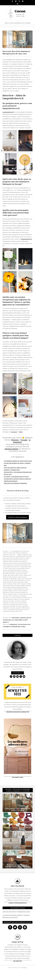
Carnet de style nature (9, 911)
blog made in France (9, 558)
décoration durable (14, 553)
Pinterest (15, 440)
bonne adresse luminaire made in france (15, 562)
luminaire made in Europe (15, 594)
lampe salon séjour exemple (11, 585)
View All (30, 870)
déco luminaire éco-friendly (11, 565)
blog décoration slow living (23, 556)
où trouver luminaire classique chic (20, 597)
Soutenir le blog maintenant (17, 517)
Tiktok (21, 432)
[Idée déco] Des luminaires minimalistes (15, 483)
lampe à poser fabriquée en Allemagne (15, 577)
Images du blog (17, 942)
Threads (23, 440)
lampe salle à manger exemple (22, 584)
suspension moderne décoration (12, 611)
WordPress (24, 967)
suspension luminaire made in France (18, 609)
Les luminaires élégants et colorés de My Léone (18, 461)
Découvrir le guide (17, 777)
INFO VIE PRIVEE (17, 886)
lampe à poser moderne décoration (13, 582)
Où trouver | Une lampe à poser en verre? (16, 476)
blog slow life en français (22, 558)
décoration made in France (15, 575)
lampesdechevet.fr (26, 239)
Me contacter (17, 961)
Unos (16, 967)
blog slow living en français (10, 560)
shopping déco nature (23, 911)
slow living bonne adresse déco (18, 604)
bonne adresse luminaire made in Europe (15, 560)
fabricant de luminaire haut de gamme (17, 576)
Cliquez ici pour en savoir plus (17, 903)
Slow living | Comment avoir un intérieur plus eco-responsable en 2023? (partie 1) (17, 620)
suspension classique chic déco (12, 606)
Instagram (14, 432)
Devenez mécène (11, 449)
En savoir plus (17, 673)
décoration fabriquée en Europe (17, 570)
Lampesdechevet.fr (8, 112)
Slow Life (12, 554)
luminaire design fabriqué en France (18, 589)
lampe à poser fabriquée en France (20, 580)
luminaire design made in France (12, 590)
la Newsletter (21, 441)
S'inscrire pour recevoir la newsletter (17, 712)
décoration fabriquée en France (12, 572)
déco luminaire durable (24, 563)
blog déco (25, 554)
